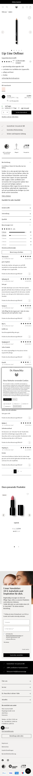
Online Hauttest (16, 2)
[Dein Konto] (23, 7)
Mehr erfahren (6, 196)
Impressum (5, 743)
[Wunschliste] (26, 7)
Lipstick (16, 523)
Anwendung (5, 213)
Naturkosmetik (23, 668)
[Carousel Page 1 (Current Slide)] (14, 546)
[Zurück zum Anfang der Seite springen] (28, 771)
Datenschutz (5, 746)
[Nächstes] (30, 32)
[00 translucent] (3, 89)
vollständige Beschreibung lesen (10, 78)
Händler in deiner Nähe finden (10, 116)
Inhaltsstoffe (6, 208)
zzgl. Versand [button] (25, 108)
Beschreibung (6, 162)
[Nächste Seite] (21, 471)
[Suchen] (7, 7)
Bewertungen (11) (7, 225)
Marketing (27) (8, 406)
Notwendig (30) (8, 403)
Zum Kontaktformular (8, 731)
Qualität (4, 219)
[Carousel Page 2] (18, 546)
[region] (16, 32)
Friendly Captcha (25, 649)
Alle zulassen (7, 399)
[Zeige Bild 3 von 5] (16, 50)
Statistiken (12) (25, 403)
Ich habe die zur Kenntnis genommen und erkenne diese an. (14, 636)
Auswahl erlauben (17, 406)
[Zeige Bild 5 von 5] (21, 50)
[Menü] (3, 7)
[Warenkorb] (30, 7)
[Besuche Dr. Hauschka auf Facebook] (3, 760)
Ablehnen (15, 399)
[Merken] (29, 18)
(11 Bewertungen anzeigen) (20, 61)
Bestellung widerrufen (16, 736)
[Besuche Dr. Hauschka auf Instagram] (8, 760)
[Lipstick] (16, 505)
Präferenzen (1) (17, 403)
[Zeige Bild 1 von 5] (11, 50)
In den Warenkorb (21, 112)
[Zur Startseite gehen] (16, 7)
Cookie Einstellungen (7, 750)
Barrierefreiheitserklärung (9, 754)
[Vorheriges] (2, 32)
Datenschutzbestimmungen (13, 635)
